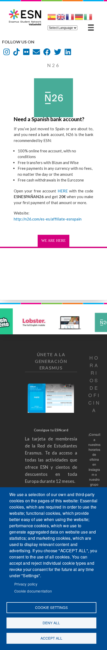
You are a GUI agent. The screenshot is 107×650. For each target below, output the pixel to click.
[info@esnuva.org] (36, 53)
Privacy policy (25, 584)
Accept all (51, 638)
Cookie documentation (33, 591)
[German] (79, 19)
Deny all (51, 622)
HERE (62, 190)
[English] (61, 19)
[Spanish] (52, 19)
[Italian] (88, 19)
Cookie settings (51, 607)
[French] (70, 19)
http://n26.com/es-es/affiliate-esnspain (48, 219)
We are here (53, 241)
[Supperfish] (90, 27)
